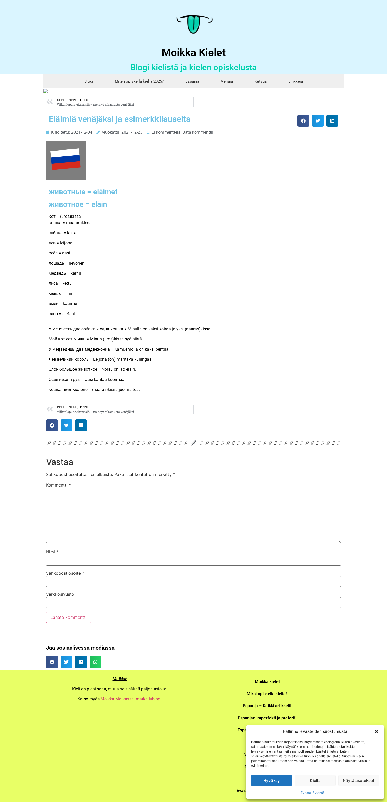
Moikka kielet (267, 681)
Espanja (192, 81)
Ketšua (261, 81)
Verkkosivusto (60, 594)
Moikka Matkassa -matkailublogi (131, 698)
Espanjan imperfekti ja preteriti (267, 717)
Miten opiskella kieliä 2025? (139, 81)
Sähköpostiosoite (65, 573)
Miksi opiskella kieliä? (267, 693)
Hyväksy (271, 780)
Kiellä (315, 780)
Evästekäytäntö (312, 793)
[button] (376, 731)
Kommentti (58, 485)
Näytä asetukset (358, 780)
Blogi (88, 81)
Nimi (52, 552)
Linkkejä (295, 81)
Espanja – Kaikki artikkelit (267, 705)
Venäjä (227, 81)
